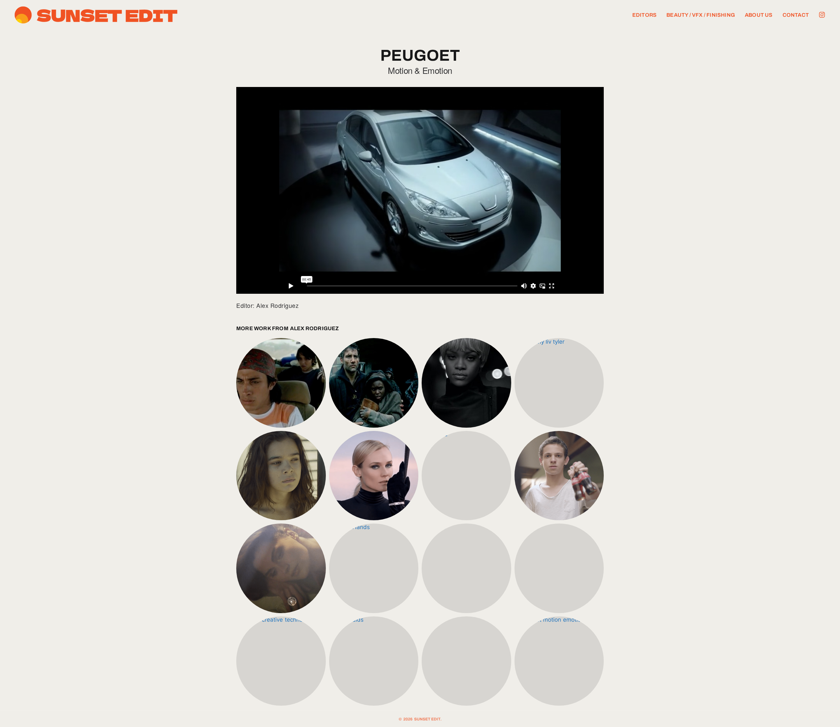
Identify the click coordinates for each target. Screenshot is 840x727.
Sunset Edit (107, 14)
